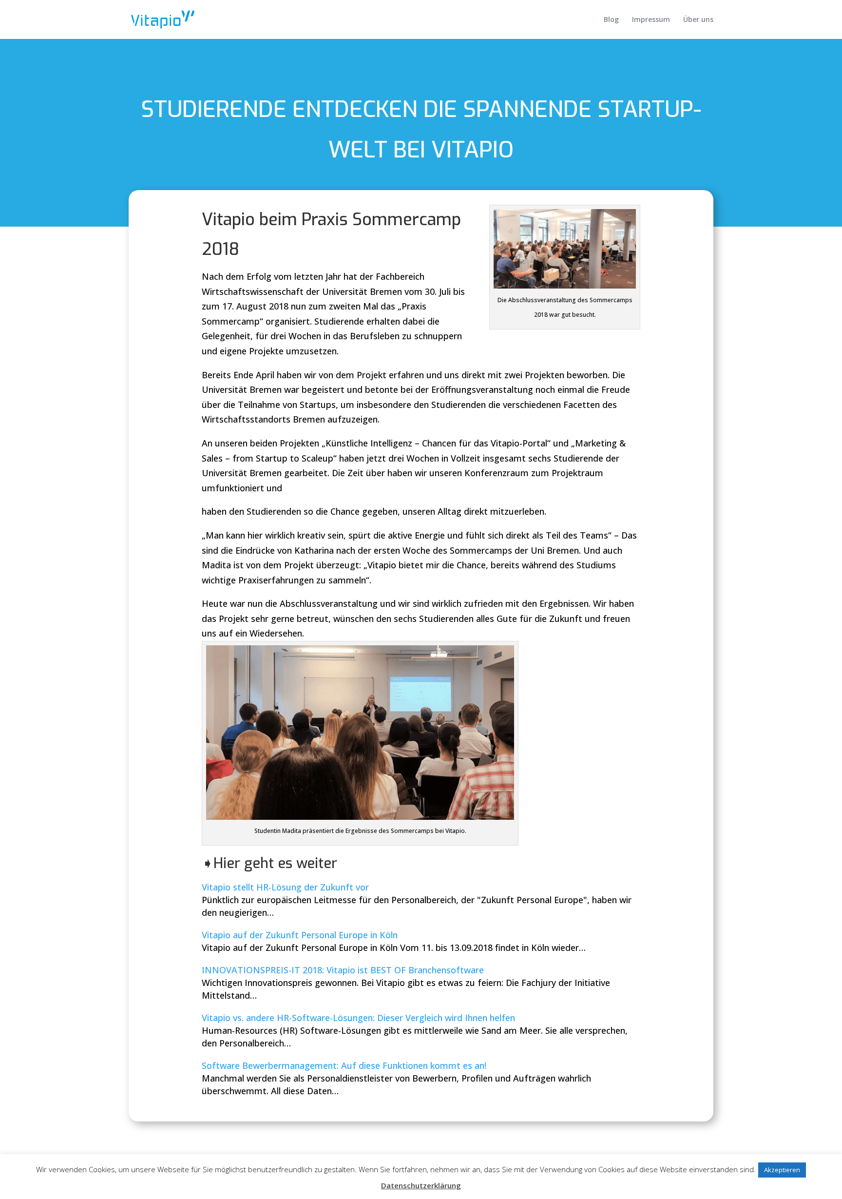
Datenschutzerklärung (421, 1185)
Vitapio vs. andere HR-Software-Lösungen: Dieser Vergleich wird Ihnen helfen (358, 1018)
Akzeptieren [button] (782, 1169)
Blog (611, 20)
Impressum (651, 20)
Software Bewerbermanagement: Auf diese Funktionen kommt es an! (344, 1065)
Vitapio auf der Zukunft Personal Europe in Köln (300, 935)
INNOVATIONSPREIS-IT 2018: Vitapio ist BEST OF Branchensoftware (343, 970)
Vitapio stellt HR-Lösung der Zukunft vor (285, 887)
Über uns (698, 20)
